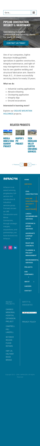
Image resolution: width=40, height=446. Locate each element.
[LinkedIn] (15, 247)
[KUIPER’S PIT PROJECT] (20, 132)
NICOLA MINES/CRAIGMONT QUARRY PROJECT (11, 142)
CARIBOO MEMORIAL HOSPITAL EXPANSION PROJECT (10, 315)
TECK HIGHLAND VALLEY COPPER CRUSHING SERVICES (32, 145)
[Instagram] (10, 247)
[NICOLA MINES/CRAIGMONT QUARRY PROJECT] (7, 132)
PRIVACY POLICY (29, 322)
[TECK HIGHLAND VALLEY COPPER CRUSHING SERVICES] (32, 132)
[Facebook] (5, 247)
